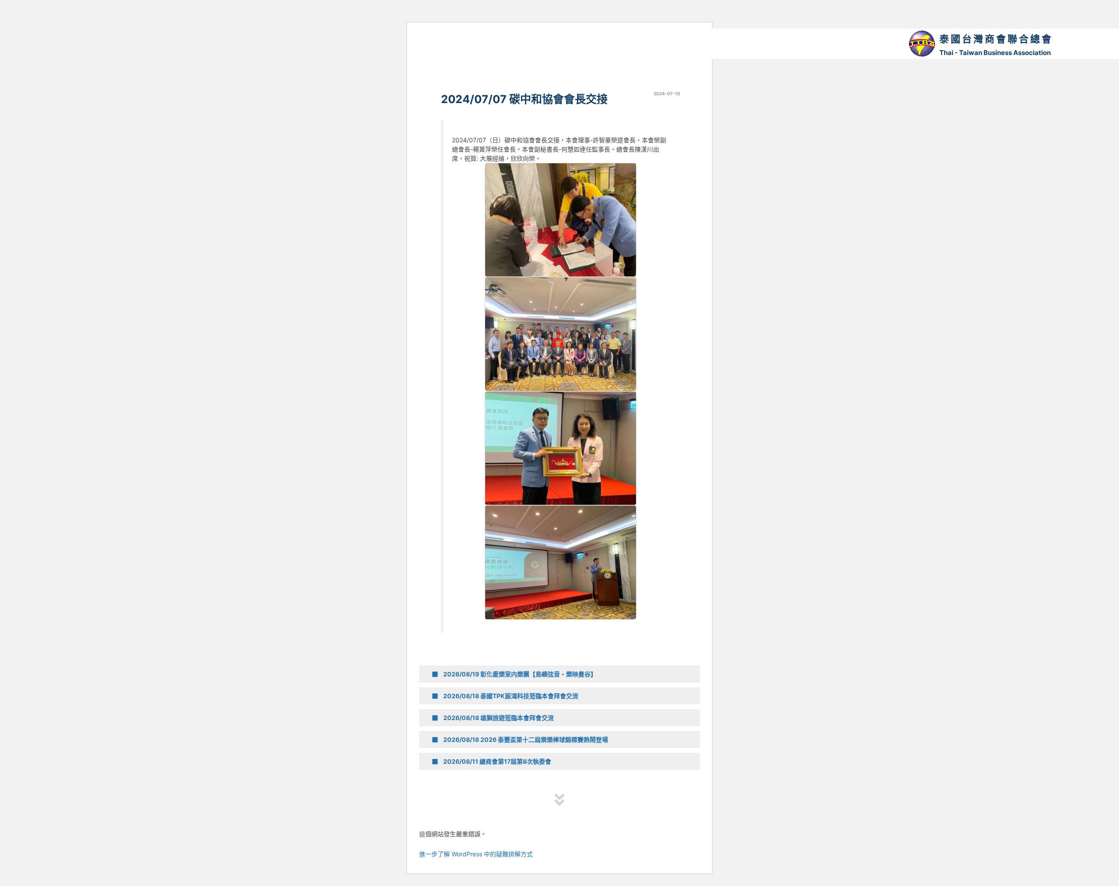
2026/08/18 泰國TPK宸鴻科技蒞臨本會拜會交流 (510, 696)
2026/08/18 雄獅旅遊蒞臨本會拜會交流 (498, 717)
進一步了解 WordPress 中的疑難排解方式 (476, 854)
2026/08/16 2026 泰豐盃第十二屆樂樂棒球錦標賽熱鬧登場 (525, 739)
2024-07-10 (666, 93)
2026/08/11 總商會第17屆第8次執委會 (496, 761)
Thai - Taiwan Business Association (995, 52)
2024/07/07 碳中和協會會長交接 (524, 99)
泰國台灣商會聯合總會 (996, 39)
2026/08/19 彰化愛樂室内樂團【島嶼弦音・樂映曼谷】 (519, 674)
